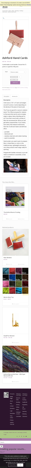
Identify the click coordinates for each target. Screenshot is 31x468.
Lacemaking (18, 416)
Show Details (21, 219)
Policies (11, 420)
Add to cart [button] (9, 219)
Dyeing (17, 404)
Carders (22, 87)
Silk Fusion (23, 408)
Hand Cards (12, 87)
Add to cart (15, 82)
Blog (11, 403)
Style (6, 71)
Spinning (24, 411)
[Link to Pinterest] (21, 436)
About (11, 401)
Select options (16, 304)
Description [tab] (6, 96)
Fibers (17, 409)
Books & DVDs (18, 398)
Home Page (11, 397)
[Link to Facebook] (19, 436)
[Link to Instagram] (24, 436)
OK (20, 465)
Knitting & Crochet (18, 413)
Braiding (18, 402)
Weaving (24, 414)
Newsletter (12, 413)
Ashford (18, 87)
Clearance (24, 416)
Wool (9, 89)
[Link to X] (17, 436)
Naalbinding (24, 402)
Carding (25, 87)
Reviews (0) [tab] (14, 96)
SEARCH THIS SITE (12, 423)
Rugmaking (24, 404)
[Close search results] (1, 446)
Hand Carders (5, 89)
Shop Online (11, 416)
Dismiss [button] (29, 5)
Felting (17, 407)
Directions (12, 408)
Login (11, 411)
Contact (11, 406)
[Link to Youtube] (26, 436)
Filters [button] (1, 452)
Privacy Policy (12, 465)
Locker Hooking (24, 398)
